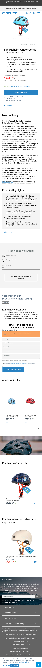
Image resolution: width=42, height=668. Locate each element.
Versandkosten (29, 628)
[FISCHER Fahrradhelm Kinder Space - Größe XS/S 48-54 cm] (21, 485)
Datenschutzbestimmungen (19, 363)
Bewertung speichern (13, 370)
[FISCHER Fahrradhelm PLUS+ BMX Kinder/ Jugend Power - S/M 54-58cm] (21, 543)
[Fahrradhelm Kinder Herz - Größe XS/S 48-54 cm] (26, 421)
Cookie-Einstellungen (20, 648)
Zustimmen (14, 665)
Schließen (6, 665)
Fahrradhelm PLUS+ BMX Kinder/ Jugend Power (21, 557)
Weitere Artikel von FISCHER (11, 232)
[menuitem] (38, 13)
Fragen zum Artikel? (6, 232)
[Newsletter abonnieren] (37, 596)
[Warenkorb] (30, 13)
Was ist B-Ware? (12, 655)
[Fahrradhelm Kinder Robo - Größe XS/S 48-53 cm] (7, 421)
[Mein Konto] (34, 13)
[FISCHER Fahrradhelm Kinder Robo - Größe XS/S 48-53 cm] (12, 401)
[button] (38, 664)
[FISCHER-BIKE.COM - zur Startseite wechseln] (9, 13)
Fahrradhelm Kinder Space (14, 499)
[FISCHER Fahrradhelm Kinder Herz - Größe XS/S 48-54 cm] (30, 401)
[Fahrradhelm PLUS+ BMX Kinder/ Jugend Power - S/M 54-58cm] (35, 562)
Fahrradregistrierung (20, 641)
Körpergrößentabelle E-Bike (20, 645)
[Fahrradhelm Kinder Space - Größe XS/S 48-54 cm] (35, 503)
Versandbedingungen (13, 638)
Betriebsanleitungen (27, 655)
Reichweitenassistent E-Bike (20, 651)
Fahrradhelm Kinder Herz (30, 415)
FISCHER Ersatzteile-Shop (26, 635)
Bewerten (9, 105)
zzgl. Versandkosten (20, 80)
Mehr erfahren (24, 662)
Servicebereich (10, 635)
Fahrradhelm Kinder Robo (12, 415)
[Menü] (38, 13)
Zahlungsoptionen (28, 638)
